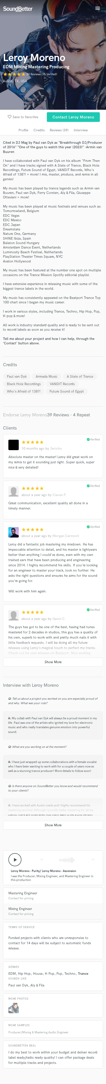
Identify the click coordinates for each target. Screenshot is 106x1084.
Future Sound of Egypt (67, 391)
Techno (69, 974)
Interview (81, 130)
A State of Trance (80, 376)
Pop (59, 974)
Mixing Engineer (20, 909)
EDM (12, 974)
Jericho (56, 448)
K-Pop (49, 974)
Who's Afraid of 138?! (23, 391)
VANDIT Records (62, 384)
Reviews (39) (59, 130)
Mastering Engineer (22, 893)
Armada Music (46, 376)
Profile (23, 130)
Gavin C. (59, 619)
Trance (83, 974)
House (38, 974)
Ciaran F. (59, 495)
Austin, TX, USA (15, 81)
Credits (39, 130)
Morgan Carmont (66, 536)
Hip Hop (24, 974)
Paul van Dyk (17, 376)
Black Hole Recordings (24, 384)
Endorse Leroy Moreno (25, 415)
